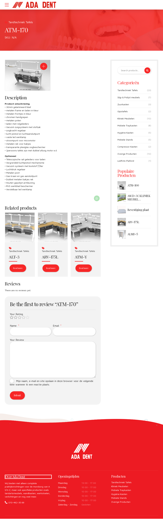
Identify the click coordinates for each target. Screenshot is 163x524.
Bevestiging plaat (138, 210)
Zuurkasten (123, 104)
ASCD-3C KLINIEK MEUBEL (139, 197)
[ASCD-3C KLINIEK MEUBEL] (121, 197)
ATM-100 (133, 185)
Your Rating (16, 314)
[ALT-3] (20, 227)
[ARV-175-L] (53, 227)
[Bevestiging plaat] (121, 210)
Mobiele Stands (125, 139)
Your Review (17, 339)
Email (57, 325)
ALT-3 (14, 256)
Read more (18, 268)
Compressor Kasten (127, 146)
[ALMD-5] (121, 234)
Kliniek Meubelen (125, 118)
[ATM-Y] (86, 227)
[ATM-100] (121, 185)
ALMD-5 (133, 234)
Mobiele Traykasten (127, 125)
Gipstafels (122, 111)
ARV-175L (50, 256)
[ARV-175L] (121, 222)
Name (14, 325)
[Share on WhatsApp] (97, 198)
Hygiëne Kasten (125, 132)
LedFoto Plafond (125, 160)
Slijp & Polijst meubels (128, 97)
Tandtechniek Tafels (20, 22)
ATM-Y (81, 256)
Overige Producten (127, 153)
